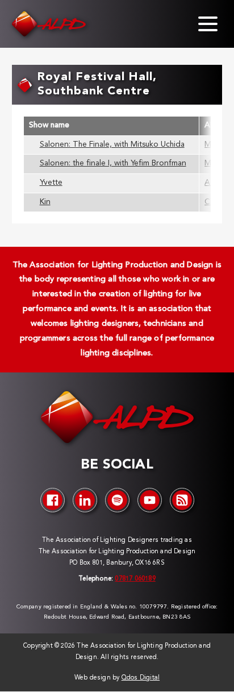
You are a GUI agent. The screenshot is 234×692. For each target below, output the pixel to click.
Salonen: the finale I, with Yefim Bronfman (113, 163)
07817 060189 (135, 579)
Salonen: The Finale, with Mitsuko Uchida (112, 144)
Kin (45, 202)
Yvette (51, 183)
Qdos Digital (141, 678)
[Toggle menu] (208, 24)
